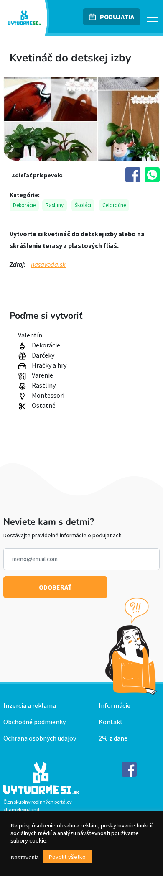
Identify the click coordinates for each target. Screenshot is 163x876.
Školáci (83, 205)
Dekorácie (24, 205)
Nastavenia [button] (24, 857)
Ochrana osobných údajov (39, 738)
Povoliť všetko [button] (67, 857)
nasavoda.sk (48, 264)
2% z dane (113, 738)
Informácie (114, 705)
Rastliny (55, 205)
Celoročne (114, 205)
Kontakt (111, 722)
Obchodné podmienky (34, 722)
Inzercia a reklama (29, 705)
